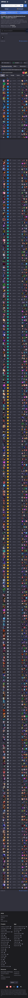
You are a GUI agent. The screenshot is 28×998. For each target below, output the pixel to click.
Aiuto (2, 975)
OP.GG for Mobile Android (19, 926)
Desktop (3, 956)
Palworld (3, 930)
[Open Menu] (25, 1)
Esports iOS (16, 945)
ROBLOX (3, 937)
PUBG (2, 935)
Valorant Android (18, 933)
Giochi (2, 957)
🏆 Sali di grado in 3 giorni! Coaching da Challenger (17, 8)
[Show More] (7, 1)
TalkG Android (17, 940)
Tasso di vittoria (14, 78)
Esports (2, 963)
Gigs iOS (16, 938)
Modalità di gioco (12, 12)
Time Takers (4, 954)
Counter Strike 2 (4, 947)
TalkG (2, 961)
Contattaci (3, 978)
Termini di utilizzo (5, 973)
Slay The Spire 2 (4, 945)
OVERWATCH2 (4, 938)
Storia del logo (4, 921)
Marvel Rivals (4, 942)
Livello (8, 78)
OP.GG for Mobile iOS (18, 928)
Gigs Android (17, 937)
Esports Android (17, 943)
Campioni (3, 12)
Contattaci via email (5, 977)
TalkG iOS (16, 942)
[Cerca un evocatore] (21, 5)
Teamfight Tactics (5, 928)
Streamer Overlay (5, 966)
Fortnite (2, 949)
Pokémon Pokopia (5, 940)
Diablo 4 (2, 950)
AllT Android (17, 930)
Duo (2, 959)
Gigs (2, 964)
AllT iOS (16, 931)
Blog (2, 919)
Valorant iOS (17, 935)
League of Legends (5, 926)
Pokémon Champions (6, 931)
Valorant (3, 933)
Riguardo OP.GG (4, 916)
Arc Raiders (3, 943)
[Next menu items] (18, 13)
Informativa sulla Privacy (7, 971)
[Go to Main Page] (3, 1)
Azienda (3, 917)
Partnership (16, 971)
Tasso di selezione (19, 78)
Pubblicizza (16, 973)
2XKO (2, 952)
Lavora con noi (17, 975)
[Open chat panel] (27, 30)
